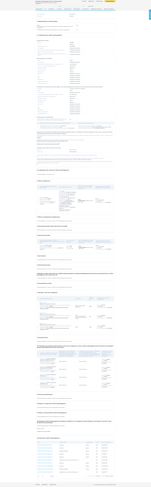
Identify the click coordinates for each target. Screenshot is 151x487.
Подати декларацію (110, 1)
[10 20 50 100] (40, 476)
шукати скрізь (90, 6)
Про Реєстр (84, 1)
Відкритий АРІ (91, 1)
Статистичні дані (99, 1)
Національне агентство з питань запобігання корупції (106, 484)
